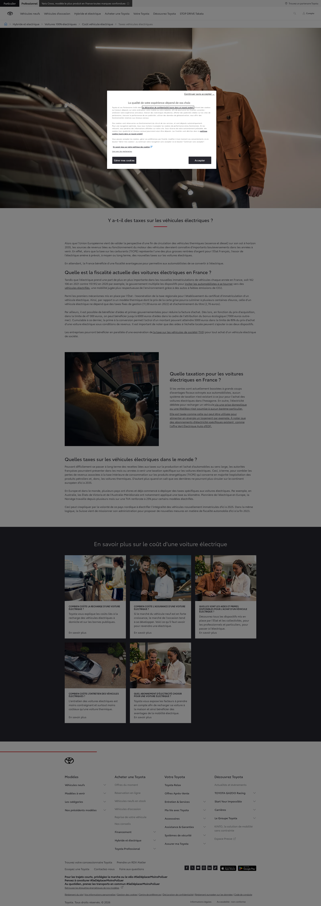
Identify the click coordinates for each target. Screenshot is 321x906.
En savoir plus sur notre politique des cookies (131, 147)
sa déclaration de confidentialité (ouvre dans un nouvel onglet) (168, 107)
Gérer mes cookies (124, 160)
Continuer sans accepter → (199, 93)
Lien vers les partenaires (122, 151)
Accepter (200, 160)
